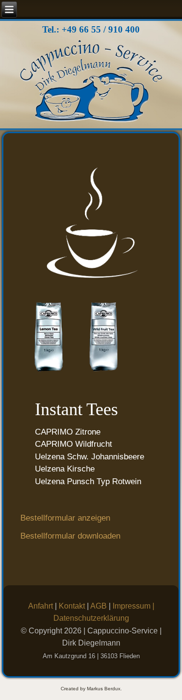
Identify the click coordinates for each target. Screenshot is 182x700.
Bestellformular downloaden (70, 536)
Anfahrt (41, 606)
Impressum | (133, 606)
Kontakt (73, 606)
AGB (99, 606)
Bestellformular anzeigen (65, 518)
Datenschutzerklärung (91, 618)
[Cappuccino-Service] (91, 82)
